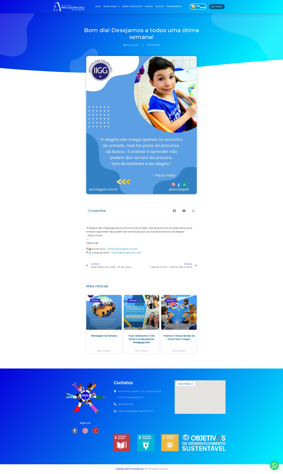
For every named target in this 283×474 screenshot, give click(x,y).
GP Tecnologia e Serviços (156, 469)
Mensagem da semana (104, 335)
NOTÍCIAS (159, 6)
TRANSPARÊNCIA (174, 6)
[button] (174, 211)
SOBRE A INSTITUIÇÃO (132, 6)
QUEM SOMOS (110, 6)
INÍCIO (98, 6)
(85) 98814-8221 (126, 404)
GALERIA (149, 6)
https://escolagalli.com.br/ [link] (123, 249)
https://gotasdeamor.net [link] (125, 252)
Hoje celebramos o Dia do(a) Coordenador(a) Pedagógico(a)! (141, 339)
